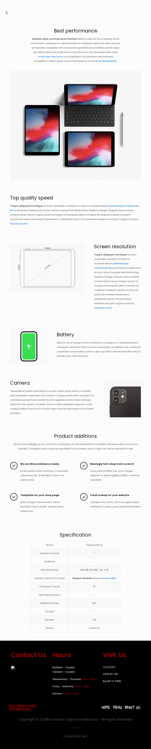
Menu (113, 13)
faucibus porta (19, 223)
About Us (128, 13)
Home (102, 13)
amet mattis (108, 578)
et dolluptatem (108, 61)
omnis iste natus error (51, 56)
